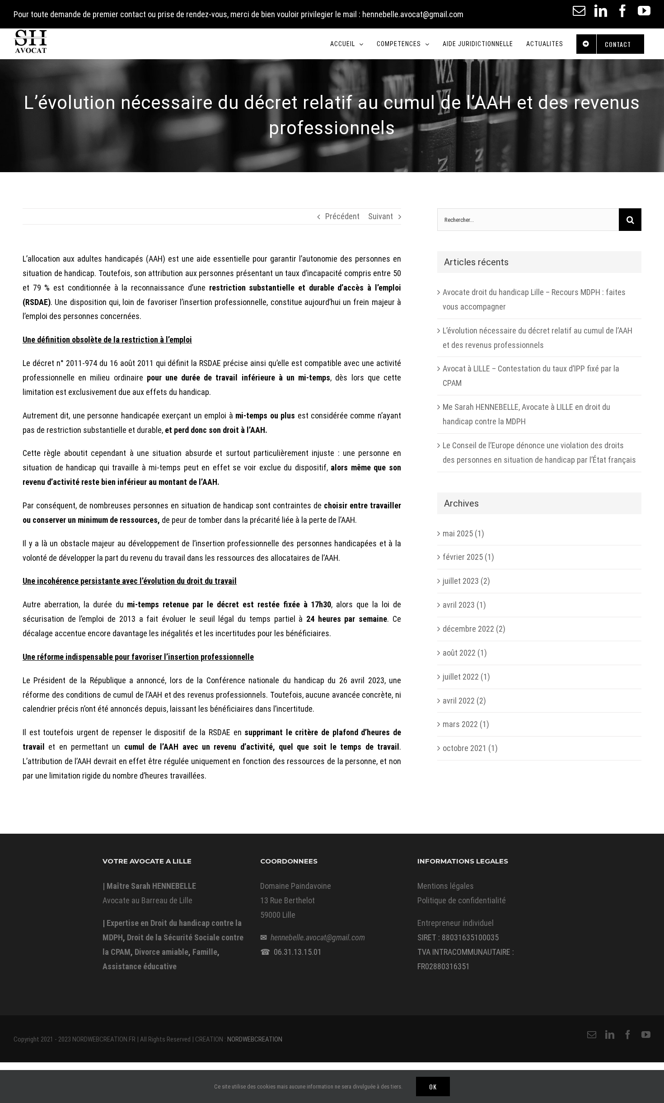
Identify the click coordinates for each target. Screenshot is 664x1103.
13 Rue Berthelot (287, 900)
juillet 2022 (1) (466, 676)
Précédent (342, 216)
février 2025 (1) (468, 557)
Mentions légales (445, 886)
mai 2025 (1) (463, 533)
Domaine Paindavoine (295, 886)
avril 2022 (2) (464, 700)
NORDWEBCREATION (254, 1039)
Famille (204, 952)
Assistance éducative (140, 966)
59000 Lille (277, 915)
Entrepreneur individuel (455, 923)
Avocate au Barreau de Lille (147, 900)
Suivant (380, 216)
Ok (433, 1086)
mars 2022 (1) (466, 724)
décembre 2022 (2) (474, 629)
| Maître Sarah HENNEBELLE (149, 886)
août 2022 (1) (465, 652)
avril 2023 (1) (464, 605)
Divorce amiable (161, 952)
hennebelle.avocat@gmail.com (318, 937)
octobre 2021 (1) (470, 748)
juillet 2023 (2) (466, 581)
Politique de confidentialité (461, 900)
